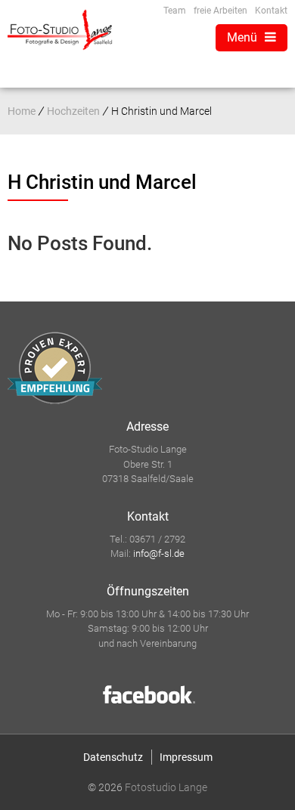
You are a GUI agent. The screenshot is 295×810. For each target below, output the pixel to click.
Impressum (186, 757)
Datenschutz (113, 757)
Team (174, 10)
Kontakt (271, 10)
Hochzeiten (73, 111)
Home (22, 111)
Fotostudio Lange (166, 787)
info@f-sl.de (159, 553)
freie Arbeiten (220, 10)
